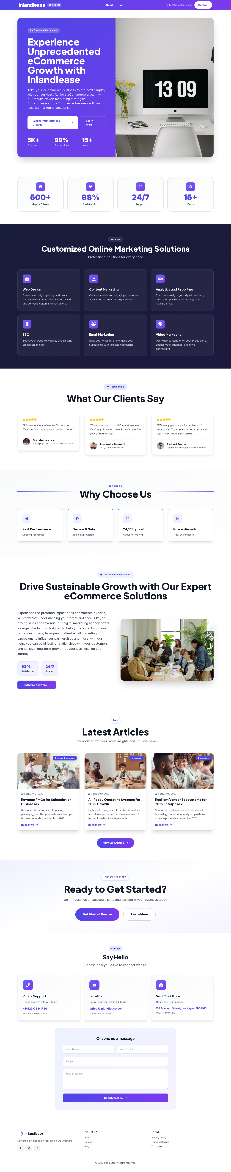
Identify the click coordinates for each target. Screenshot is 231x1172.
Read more (28, 824)
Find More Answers (34, 685)
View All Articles (113, 842)
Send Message (113, 1097)
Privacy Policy (158, 1137)
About (109, 5)
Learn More (89, 122)
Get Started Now (95, 914)
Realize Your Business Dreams (46, 122)
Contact (203, 5)
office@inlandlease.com (179, 5)
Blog (120, 5)
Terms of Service (160, 1142)
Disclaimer (156, 1146)
